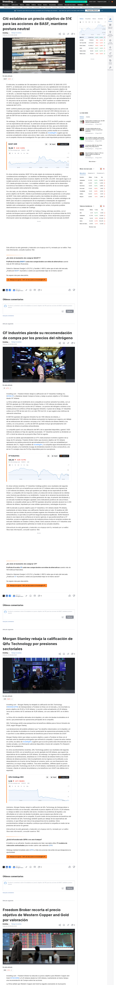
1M (15, 153)
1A (21, 153)
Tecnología (61, 7)
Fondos (67, 7)
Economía (54, 7)
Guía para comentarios (8, 315)
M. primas (88, 18)
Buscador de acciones (70, 4)
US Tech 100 (83, 42)
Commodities (37, 7)
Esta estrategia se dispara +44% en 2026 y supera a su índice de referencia (94, 154)
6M (18, 153)
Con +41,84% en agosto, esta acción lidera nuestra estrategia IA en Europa (94, 138)
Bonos (94, 18)
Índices (81, 18)
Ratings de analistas (16, 32)
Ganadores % (91, 173)
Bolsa (42, 7)
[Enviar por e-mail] (35, 290)
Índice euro (82, 53)
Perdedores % (100, 173)
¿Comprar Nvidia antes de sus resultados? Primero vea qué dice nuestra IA (93, 130)
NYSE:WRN (15, 978)
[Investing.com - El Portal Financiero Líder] (9, 2)
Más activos (83, 173)
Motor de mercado (86, 169)
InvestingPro (52, 133)
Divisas (30, 7)
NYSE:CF (10, 396)
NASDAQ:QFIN (12, 707)
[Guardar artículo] (64, 34)
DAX (81, 48)
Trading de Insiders (97, 7)
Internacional (77, 7)
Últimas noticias (8, 7)
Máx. (27, 153)
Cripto (71, 7)
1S (12, 153)
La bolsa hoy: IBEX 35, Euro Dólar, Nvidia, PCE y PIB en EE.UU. (93, 146)
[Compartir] (60, 34)
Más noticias (92, 161)
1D (9, 153)
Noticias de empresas (87, 7)
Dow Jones (82, 45)
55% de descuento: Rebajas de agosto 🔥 (76, 1)
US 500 (81, 40)
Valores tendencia (86, 206)
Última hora (24, 7)
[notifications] (109, 1)
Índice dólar (83, 51)
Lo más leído (17, 7)
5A (24, 153)
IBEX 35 (82, 37)
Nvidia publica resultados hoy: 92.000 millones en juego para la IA (95, 121)
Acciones (100, 18)
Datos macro (48, 7)
